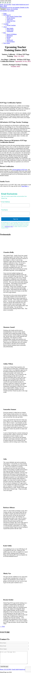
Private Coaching (11, 25)
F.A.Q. (8, 22)
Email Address (5, 201)
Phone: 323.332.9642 (5, 669)
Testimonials (10, 31)
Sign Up (15, 219)
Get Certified (10, 10)
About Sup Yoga (11, 21)
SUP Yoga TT (7, 15)
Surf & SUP (10, 40)
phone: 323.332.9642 (5, 4)
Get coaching (3, 10)
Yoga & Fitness (11, 41)
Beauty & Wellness (12, 34)
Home (5, 13)
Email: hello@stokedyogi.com (20, 4)
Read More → (25, 186)
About (5, 26)
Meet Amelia (10, 28)
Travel (8, 38)
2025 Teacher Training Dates (14, 16)
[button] (0, 626)
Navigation (3, 9)
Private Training (11, 18)
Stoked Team (10, 29)
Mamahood (10, 35)
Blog (4, 32)
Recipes (9, 37)
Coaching (5, 24)
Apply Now (10, 19)
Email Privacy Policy (9, 226)
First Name (4, 210)
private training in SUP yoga (19, 169)
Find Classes (6, 43)
